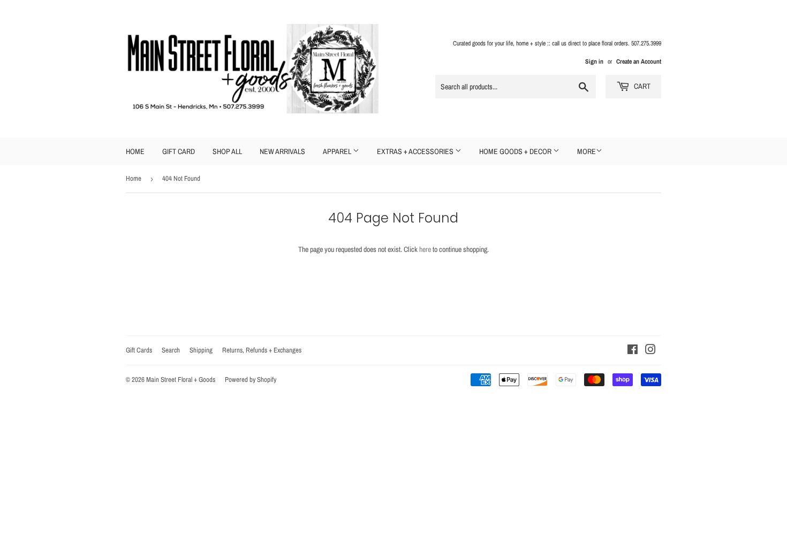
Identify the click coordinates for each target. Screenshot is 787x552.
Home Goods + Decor (516, 151)
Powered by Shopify (250, 379)
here (425, 249)
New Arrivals (282, 151)
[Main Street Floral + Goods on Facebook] (632, 351)
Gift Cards (139, 350)
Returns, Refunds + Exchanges (261, 350)
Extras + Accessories (416, 151)
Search (171, 350)
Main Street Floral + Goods (180, 379)
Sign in (594, 61)
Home (135, 151)
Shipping (201, 350)
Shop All (227, 151)
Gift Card (178, 151)
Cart (641, 86)
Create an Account (638, 61)
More (586, 151)
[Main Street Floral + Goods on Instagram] (650, 351)
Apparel (338, 151)
